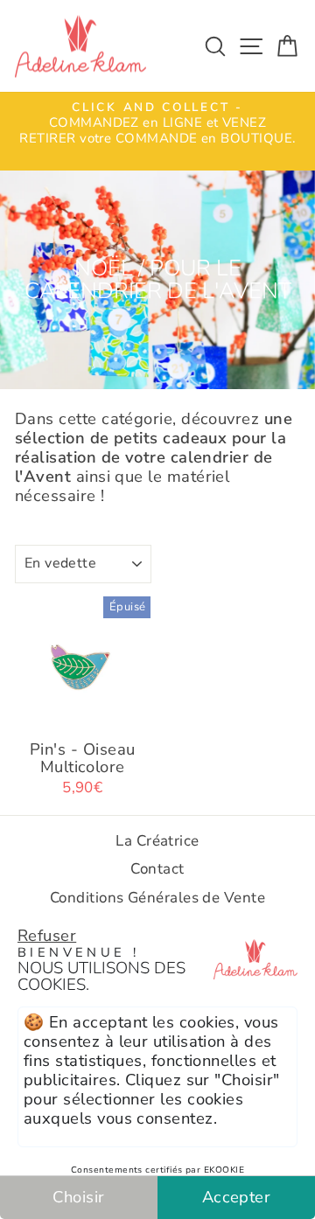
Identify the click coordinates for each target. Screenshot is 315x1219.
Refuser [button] (47, 935)
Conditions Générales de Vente (157, 898)
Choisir (78, 1197)
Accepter (236, 1197)
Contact (157, 869)
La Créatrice (158, 841)
